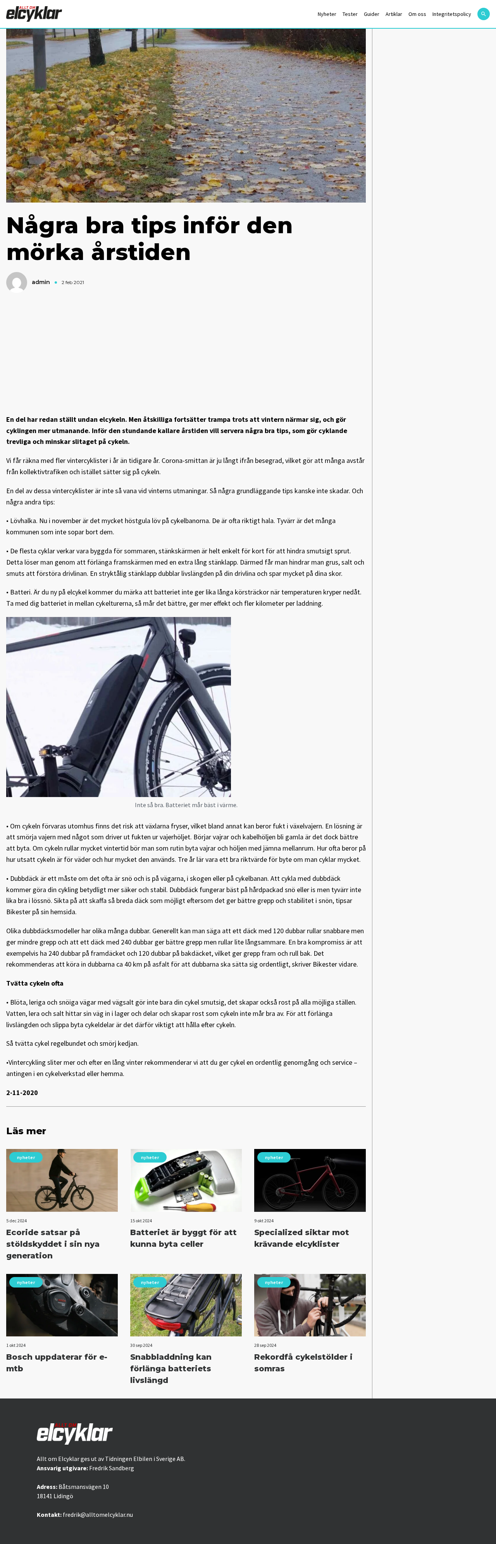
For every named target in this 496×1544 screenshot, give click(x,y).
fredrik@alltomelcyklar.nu (98, 1514)
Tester (350, 14)
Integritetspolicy (451, 14)
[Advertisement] (186, 353)
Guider (371, 14)
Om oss (417, 14)
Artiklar (394, 14)
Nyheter (327, 14)
